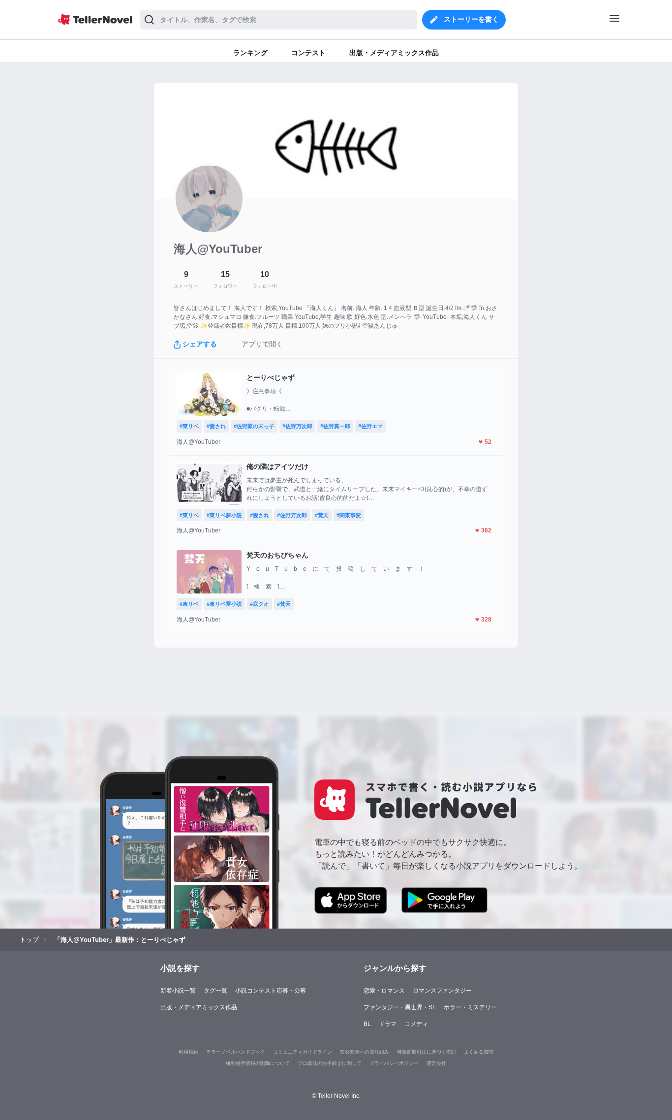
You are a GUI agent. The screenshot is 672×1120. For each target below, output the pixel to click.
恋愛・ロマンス (384, 990)
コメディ (416, 1024)
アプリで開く (262, 344)
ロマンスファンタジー (442, 990)
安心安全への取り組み (364, 1052)
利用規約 (188, 1052)
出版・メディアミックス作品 (198, 1007)
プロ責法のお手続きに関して (330, 1063)
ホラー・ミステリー (470, 1007)
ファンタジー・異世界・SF (400, 1007)
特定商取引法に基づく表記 (426, 1052)
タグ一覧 (215, 990)
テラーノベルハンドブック (235, 1052)
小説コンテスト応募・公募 (270, 990)
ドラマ (388, 1024)
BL (367, 1024)
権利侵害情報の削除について (258, 1063)
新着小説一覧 (178, 990)
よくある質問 (478, 1052)
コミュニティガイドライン (302, 1052)
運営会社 (436, 1063)
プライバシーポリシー (394, 1063)
